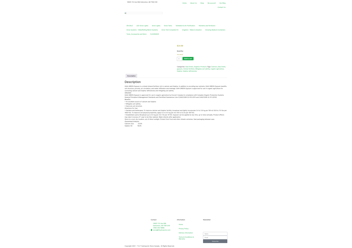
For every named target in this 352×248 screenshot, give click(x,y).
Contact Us (221, 7)
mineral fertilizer (189, 69)
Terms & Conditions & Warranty (186, 238)
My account (212, 3)
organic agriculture (217, 69)
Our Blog (222, 3)
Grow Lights (156, 26)
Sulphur (179, 71)
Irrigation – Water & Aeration (192, 30)
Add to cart (188, 59)
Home (184, 3)
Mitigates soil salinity (202, 69)
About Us (193, 3)
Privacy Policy (184, 229)
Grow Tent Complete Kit (170, 30)
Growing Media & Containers (215, 30)
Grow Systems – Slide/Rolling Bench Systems (142, 30)
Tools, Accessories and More (136, 34)
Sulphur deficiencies (190, 71)
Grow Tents (168, 26)
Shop (202, 3)
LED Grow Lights (142, 26)
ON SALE (129, 26)
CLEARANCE (154, 34)
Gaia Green (189, 67)
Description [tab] (131, 76)
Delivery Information (186, 233)
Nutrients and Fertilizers (207, 26)
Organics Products (200, 67)
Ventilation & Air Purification (185, 26)
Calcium (214, 67)
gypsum (179, 69)
